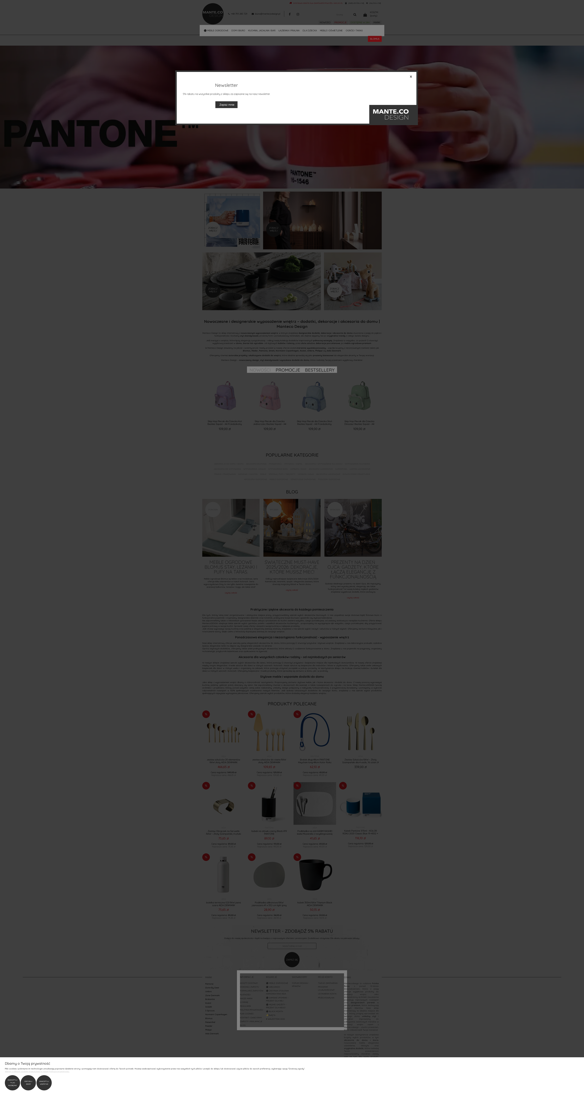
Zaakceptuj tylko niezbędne (12, 1082)
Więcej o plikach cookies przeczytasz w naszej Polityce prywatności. (37, 1071)
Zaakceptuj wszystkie (44, 1082)
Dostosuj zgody (28, 1082)
